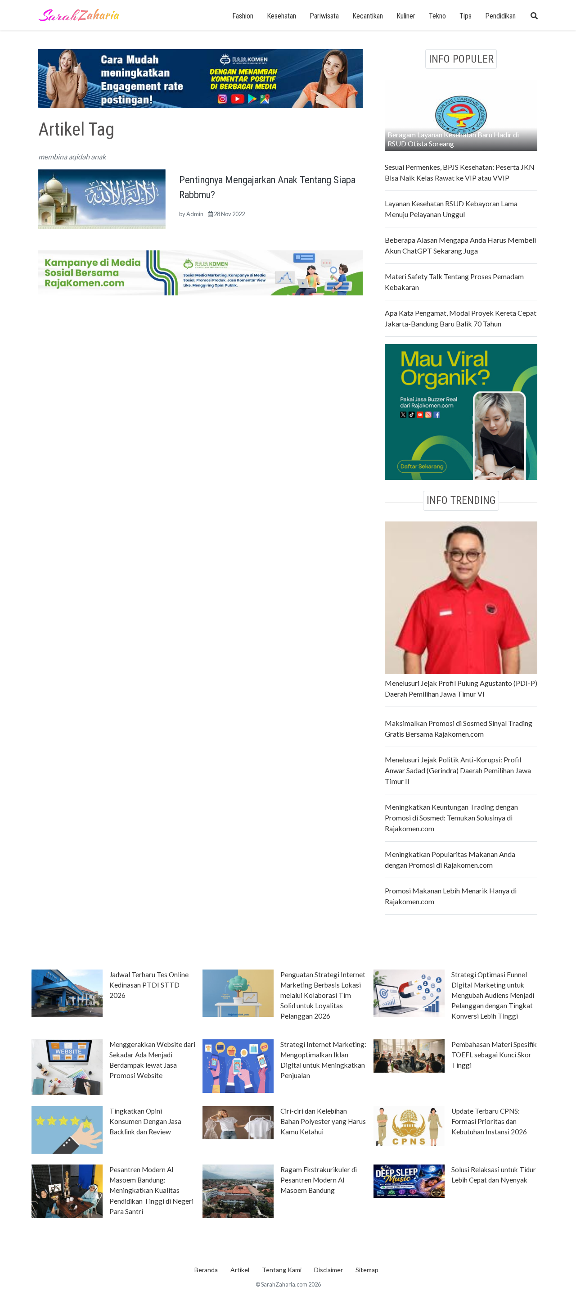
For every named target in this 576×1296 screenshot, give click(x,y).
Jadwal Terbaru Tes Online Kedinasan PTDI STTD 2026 (149, 984)
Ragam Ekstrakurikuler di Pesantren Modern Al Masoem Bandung (318, 1179)
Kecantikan (367, 16)
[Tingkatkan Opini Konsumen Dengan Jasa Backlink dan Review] (67, 1129)
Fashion (242, 16)
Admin (194, 214)
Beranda (206, 1269)
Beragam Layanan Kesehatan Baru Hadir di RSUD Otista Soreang (453, 139)
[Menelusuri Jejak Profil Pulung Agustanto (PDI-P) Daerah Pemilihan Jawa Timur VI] (461, 596)
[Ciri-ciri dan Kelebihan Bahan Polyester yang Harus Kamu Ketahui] (238, 1121)
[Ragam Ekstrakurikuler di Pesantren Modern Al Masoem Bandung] (238, 1190)
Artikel (239, 1269)
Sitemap (367, 1269)
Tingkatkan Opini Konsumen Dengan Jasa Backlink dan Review (145, 1121)
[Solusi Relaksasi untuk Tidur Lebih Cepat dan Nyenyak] (409, 1180)
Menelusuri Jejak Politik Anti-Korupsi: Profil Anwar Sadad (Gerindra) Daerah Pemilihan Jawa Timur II (458, 770)
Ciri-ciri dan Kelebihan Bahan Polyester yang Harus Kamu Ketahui (323, 1121)
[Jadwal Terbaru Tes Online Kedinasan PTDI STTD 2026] (67, 992)
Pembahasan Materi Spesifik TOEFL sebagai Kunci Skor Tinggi (494, 1054)
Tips (465, 16)
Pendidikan (500, 16)
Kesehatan (281, 16)
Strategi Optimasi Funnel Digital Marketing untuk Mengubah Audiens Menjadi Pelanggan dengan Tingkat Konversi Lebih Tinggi (492, 995)
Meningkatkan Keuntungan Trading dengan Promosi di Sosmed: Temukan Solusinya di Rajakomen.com (451, 817)
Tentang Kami (282, 1269)
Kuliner (405, 16)
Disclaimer (328, 1269)
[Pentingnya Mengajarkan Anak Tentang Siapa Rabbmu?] (102, 198)
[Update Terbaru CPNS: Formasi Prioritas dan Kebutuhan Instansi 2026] (409, 1125)
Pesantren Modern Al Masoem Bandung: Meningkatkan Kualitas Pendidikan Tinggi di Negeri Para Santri (151, 1190)
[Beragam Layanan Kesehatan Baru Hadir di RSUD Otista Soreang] (461, 114)
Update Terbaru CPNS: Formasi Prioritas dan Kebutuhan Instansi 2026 (489, 1121)
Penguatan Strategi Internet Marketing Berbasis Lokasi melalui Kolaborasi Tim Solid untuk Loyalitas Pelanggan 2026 (322, 995)
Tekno (437, 16)
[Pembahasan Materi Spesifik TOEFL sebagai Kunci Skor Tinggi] (409, 1055)
